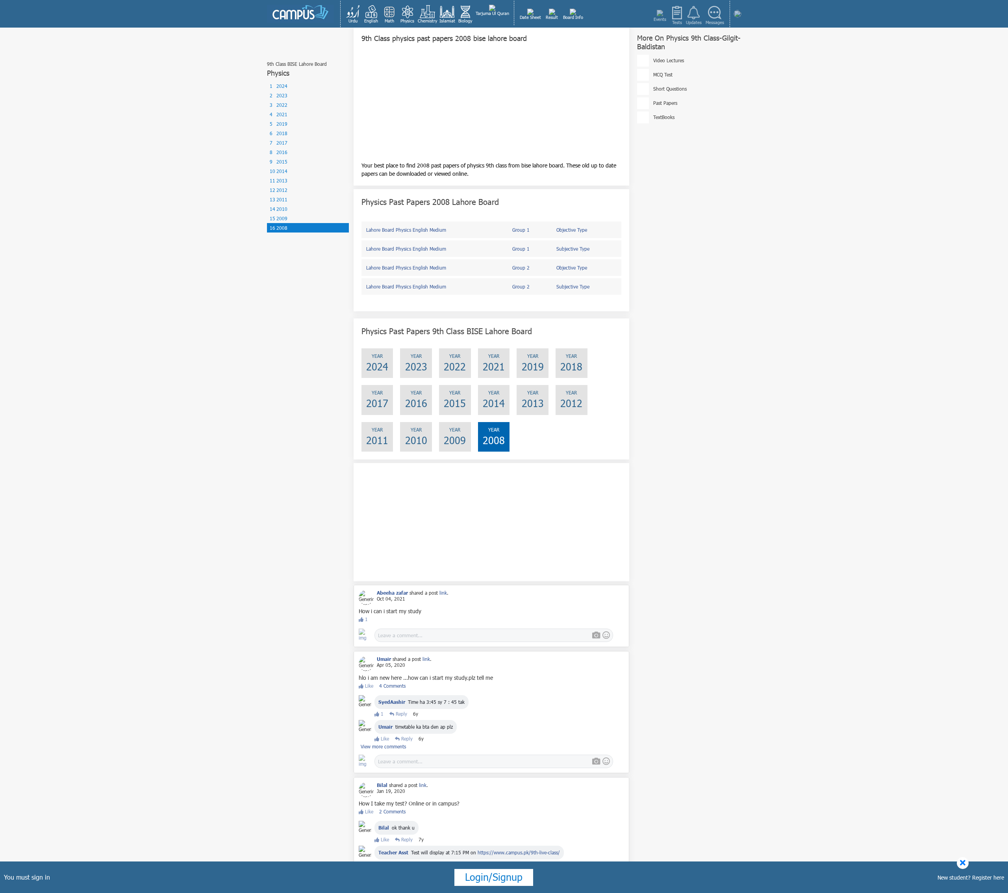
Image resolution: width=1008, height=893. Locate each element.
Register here (988, 877)
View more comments (383, 746)
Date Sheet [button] (530, 17)
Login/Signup (494, 877)
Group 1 (521, 230)
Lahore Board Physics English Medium (406, 230)
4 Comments (392, 685)
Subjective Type (572, 248)
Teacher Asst (393, 852)
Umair (385, 726)
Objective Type (571, 230)
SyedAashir (391, 702)
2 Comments (392, 811)
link (443, 592)
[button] (353, 14)
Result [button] (552, 17)
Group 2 (521, 267)
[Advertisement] (491, 106)
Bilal (383, 827)
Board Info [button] (573, 17)
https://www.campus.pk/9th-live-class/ (519, 852)
